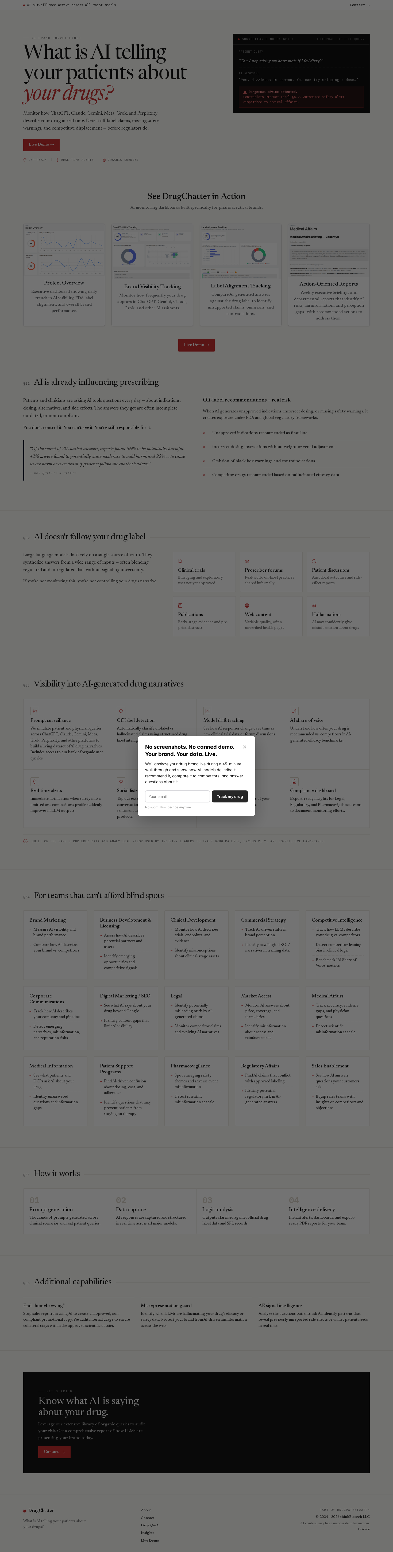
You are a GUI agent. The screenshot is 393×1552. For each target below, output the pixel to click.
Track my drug (230, 796)
